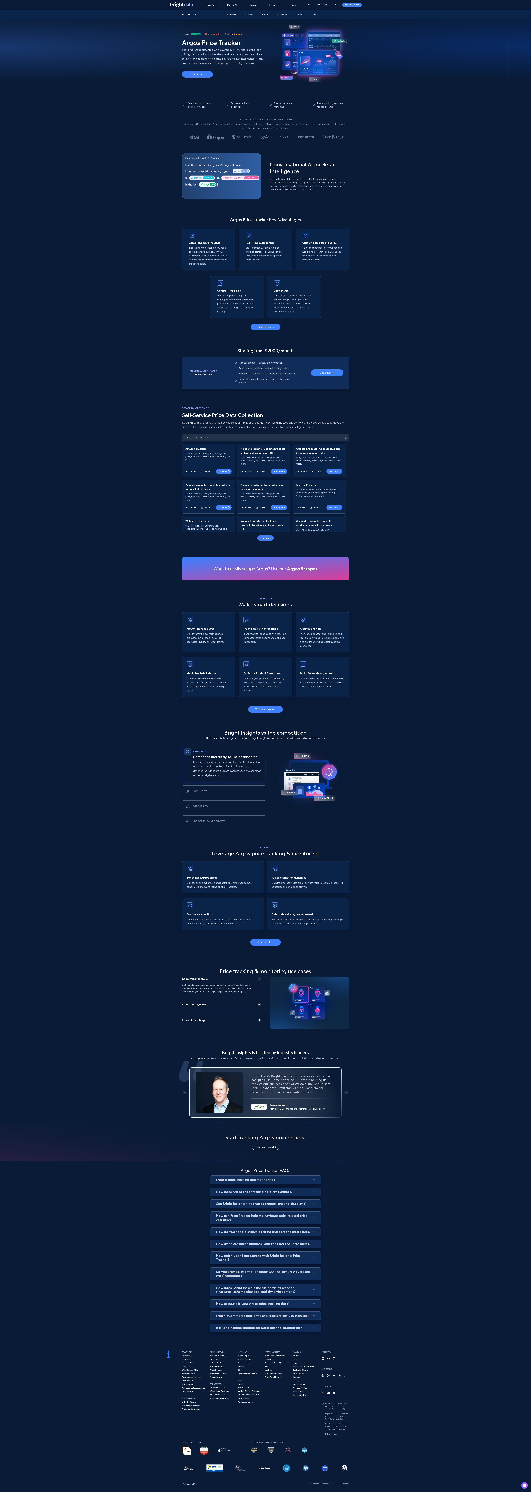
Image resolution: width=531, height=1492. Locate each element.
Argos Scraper (302, 568)
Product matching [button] (193, 1020)
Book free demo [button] (352, 5)
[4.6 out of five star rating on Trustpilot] (191, 33)
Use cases (300, 14)
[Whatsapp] (323, 1393)
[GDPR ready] (325, 1468)
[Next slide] (346, 1092)
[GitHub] (334, 1358)
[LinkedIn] (323, 1358)
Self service (282, 14)
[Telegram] (334, 1393)
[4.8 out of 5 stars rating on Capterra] (233, 33)
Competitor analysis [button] (195, 978)
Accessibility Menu (190, 1484)
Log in (337, 5)
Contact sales (323, 5)
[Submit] (345, 437)
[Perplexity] (328, 1375)
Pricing (265, 14)
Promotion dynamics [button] (195, 1004)
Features (249, 14)
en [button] (309, 5)
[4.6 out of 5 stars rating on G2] (212, 33)
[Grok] (345, 1375)
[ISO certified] (305, 1468)
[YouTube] (328, 1358)
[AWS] (187, 1450)
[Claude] (339, 1375)
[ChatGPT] (323, 1375)
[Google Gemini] (334, 1375)
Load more (265, 538)
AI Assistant (231, 14)
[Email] (328, 1393)
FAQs (316, 14)
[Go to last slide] (185, 1092)
